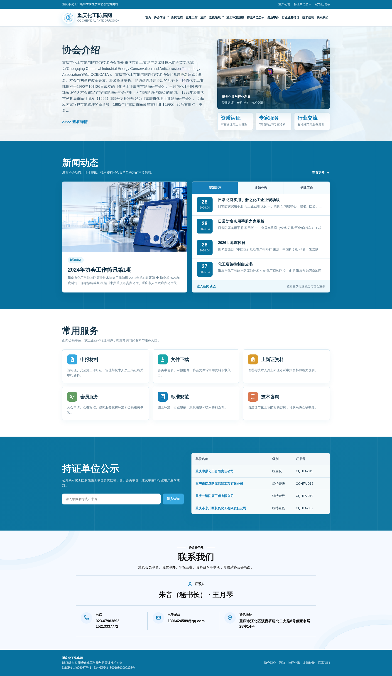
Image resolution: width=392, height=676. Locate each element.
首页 (148, 17)
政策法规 (215, 17)
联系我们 (322, 17)
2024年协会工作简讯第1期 (100, 270)
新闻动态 (177, 17)
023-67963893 (107, 621)
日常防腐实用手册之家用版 (241, 221)
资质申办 (273, 17)
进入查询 (173, 499)
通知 (203, 17)
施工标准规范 (235, 17)
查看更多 (318, 172)
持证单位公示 (302, 4)
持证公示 (294, 662)
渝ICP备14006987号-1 (76, 667)
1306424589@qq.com (186, 621)
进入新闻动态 (261, 286)
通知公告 (284, 4)
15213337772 (107, 626)
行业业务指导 (290, 17)
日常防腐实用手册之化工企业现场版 (249, 200)
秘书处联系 (322, 4)
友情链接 (309, 662)
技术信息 (308, 17)
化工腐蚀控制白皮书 (235, 264)
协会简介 (160, 17)
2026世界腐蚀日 (231, 243)
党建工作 (192, 17)
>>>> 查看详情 (75, 122)
